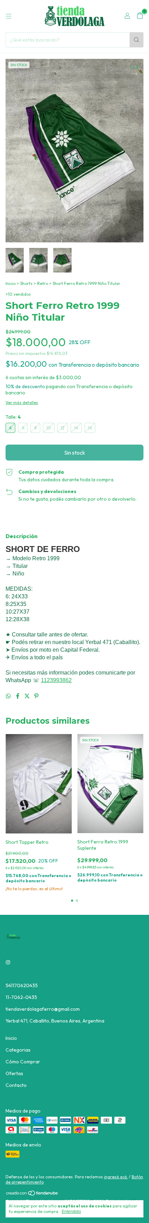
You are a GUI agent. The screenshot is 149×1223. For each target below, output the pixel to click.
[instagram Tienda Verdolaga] (8, 962)
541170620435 (22, 985)
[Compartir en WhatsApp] (9, 696)
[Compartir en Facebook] (18, 696)
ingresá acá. (116, 1176)
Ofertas (14, 1073)
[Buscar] (136, 39)
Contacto (16, 1085)
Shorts (26, 283)
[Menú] (9, 16)
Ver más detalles (22, 402)
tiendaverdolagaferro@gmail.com (43, 1009)
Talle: (13, 417)
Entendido (71, 1211)
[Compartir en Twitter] (27, 696)
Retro (42, 283)
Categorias (18, 1050)
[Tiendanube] (32, 1194)
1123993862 (56, 680)
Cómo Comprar (23, 1062)
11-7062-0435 (21, 997)
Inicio (11, 283)
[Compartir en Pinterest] (36, 696)
